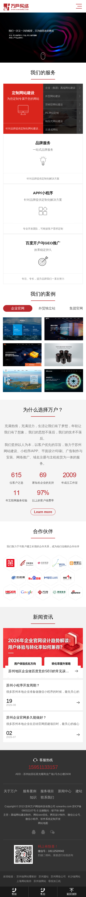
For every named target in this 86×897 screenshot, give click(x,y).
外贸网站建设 (52, 96)
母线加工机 (54, 881)
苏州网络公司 (58, 876)
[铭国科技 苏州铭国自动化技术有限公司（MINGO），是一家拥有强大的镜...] (63, 354)
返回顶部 (72, 894)
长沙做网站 (74, 876)
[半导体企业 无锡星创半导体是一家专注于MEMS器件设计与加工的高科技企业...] (63, 328)
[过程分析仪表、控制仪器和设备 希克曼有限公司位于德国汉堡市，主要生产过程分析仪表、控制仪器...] (22, 328)
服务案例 (29, 791)
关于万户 (10, 791)
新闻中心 (64, 791)
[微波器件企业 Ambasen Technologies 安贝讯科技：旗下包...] (22, 354)
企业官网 (17, 308)
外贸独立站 (47, 308)
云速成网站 (51, 129)
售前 (14, 894)
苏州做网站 (40, 881)
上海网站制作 (24, 881)
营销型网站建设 (54, 104)
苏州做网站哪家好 (26, 876)
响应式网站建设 (54, 121)
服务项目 (47, 791)
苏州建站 (44, 876)
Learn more (43, 512)
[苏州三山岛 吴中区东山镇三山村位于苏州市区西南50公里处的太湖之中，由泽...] (22, 380)
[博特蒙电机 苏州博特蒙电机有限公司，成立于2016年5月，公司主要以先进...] (63, 380)
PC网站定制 (52, 112)
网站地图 (43, 823)
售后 (42, 894)
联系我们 (47, 797)
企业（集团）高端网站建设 (60, 87)
